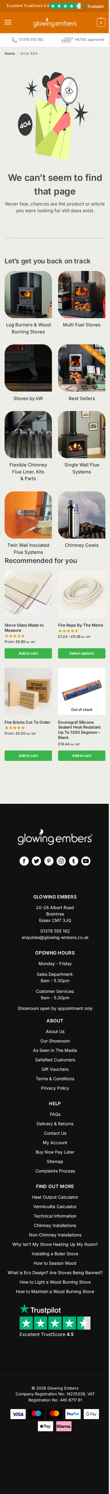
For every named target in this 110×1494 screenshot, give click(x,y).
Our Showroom (55, 1040)
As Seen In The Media (55, 1050)
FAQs (55, 1114)
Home (10, 53)
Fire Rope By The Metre (80, 625)
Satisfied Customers (55, 1059)
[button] (88, 22)
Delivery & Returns (55, 1123)
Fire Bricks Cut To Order (27, 722)
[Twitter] (36, 861)
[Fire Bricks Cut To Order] (28, 691)
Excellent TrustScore (47, 1334)
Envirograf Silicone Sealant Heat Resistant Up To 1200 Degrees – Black (79, 730)
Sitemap (55, 1161)
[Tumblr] (73, 861)
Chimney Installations (55, 1225)
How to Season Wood (55, 1263)
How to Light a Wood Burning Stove (55, 1282)
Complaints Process (55, 1170)
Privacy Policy (55, 1088)
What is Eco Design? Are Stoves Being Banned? (55, 1272)
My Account (55, 1142)
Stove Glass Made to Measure (24, 628)
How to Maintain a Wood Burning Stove (55, 1291)
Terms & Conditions (55, 1078)
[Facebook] (24, 861)
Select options (81, 653)
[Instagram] (61, 861)
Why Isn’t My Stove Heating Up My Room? (55, 1244)
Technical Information (55, 1215)
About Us (55, 1031)
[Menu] (14, 22)
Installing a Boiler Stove (55, 1253)
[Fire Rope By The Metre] (81, 594)
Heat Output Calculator (55, 1197)
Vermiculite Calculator (55, 1206)
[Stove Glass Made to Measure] (28, 594)
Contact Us (55, 1133)
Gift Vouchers (55, 1069)
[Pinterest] (48, 861)
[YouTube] (85, 861)
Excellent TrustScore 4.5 (28, 5)
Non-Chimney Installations (55, 1234)
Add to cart (28, 653)
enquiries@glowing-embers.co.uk (55, 937)
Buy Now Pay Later (55, 1152)
